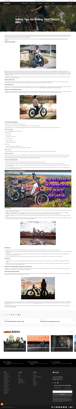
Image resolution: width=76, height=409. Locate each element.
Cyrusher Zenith (6, 382)
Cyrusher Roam (6, 379)
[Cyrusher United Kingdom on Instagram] (55, 382)
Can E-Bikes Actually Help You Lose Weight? (15, 348)
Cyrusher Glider (6, 390)
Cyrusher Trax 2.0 (6, 375)
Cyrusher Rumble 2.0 (7, 385)
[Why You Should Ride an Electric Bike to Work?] (38, 343)
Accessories (5, 393)
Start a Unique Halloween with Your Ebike (14, 321)
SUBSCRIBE (62, 394)
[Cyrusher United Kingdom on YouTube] (57, 382)
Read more (6, 350)
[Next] (71, 332)
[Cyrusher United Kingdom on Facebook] (53, 382)
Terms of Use (35, 385)
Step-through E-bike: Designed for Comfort (50, 321)
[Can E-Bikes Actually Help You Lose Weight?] (15, 343)
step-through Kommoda (38, 302)
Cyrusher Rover (6, 378)
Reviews (19, 378)
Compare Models (6, 392)
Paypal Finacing (20, 379)
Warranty (34, 378)
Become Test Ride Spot (21, 382)
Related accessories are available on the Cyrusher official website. (50, 87)
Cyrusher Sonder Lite (7, 389)
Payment (34, 379)
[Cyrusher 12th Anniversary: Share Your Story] (62, 343)
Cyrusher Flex (5, 386)
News (19, 375)
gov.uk (10, 125)
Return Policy (35, 382)
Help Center (34, 375)
